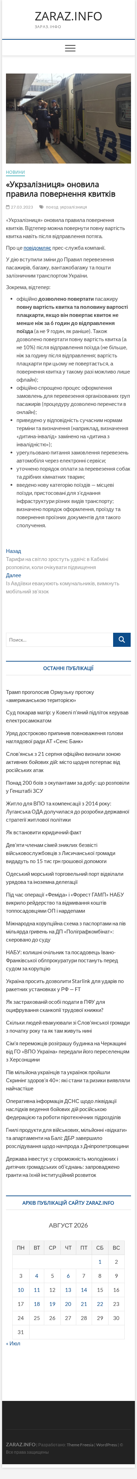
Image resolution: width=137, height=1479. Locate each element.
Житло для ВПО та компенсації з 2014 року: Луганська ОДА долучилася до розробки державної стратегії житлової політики (67, 811)
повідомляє (37, 247)
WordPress (106, 1444)
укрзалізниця (73, 207)
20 (68, 1304)
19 (52, 1304)
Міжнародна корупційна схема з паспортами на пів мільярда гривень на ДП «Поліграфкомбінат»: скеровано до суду (66, 931)
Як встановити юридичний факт (43, 832)
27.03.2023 (21, 207)
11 (37, 1290)
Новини (15, 172)
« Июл (13, 1343)
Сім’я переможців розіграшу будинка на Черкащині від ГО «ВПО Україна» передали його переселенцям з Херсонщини (67, 1051)
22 (100, 1304)
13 (68, 1290)
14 (84, 1290)
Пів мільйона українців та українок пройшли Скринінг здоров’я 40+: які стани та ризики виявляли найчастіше (68, 1080)
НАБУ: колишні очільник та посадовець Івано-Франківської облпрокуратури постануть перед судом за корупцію (62, 960)
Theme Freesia (80, 1444)
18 (37, 1304)
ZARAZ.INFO (68, 16)
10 (21, 1290)
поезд (52, 207)
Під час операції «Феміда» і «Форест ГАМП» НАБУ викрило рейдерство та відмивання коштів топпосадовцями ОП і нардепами (65, 902)
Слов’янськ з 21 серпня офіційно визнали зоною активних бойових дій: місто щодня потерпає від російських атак (63, 762)
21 (84, 1304)
